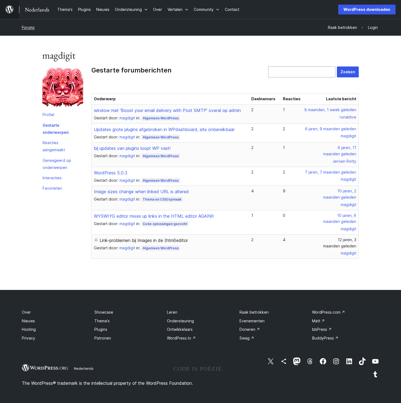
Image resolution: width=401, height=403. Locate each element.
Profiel (48, 114)
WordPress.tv (181, 338)
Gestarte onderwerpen (56, 129)
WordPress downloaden (366, 9)
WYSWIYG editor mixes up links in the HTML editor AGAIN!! (154, 216)
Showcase (103, 312)
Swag (247, 338)
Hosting (29, 329)
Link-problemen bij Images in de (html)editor (144, 240)
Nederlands (84, 368)
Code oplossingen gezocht (165, 224)
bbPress (322, 329)
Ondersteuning (180, 321)
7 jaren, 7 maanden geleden (330, 172)
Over (26, 312)
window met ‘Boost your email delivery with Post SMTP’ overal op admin (167, 110)
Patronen (102, 338)
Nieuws (28, 321)
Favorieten (52, 188)
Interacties (52, 177)
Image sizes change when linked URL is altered (141, 191)
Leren (172, 312)
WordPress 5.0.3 (110, 172)
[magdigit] (62, 88)
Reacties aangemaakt (54, 146)
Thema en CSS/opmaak (162, 199)
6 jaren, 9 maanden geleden (330, 128)
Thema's (102, 321)
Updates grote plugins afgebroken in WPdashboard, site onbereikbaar (164, 129)
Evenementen (252, 321)
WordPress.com (328, 312)
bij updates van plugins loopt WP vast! (132, 148)
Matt (318, 321)
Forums (28, 27)
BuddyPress (325, 338)
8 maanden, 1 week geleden (330, 109)
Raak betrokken (254, 312)
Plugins (100, 329)
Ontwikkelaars (180, 329)
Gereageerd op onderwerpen (57, 164)
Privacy (28, 338)
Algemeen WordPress (161, 118)
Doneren (250, 329)
